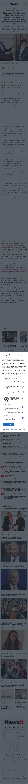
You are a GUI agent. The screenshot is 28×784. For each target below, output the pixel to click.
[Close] (25, 355)
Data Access (14, 429)
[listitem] (14, 379)
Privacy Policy (22, 429)
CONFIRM (8, 424)
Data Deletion (6, 429)
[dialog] (14, 392)
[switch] (23, 382)
